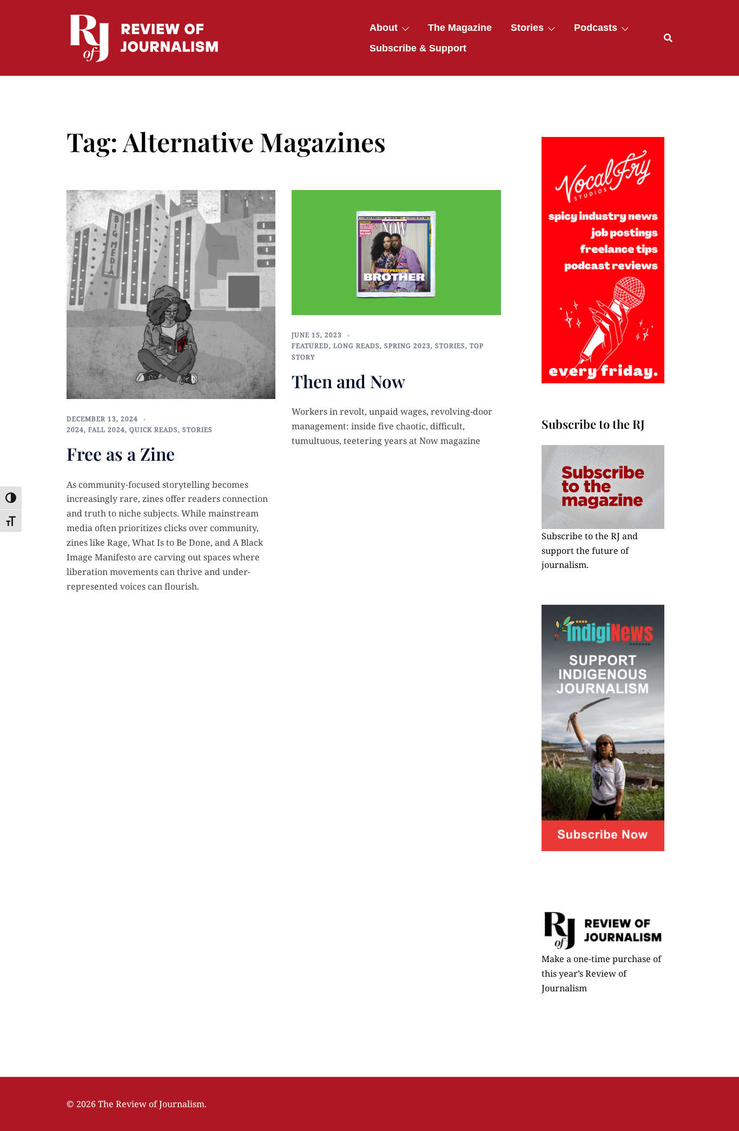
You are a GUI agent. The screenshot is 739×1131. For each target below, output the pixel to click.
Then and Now (348, 381)
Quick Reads (153, 429)
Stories (527, 27)
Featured (310, 345)
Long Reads (356, 345)
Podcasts (595, 27)
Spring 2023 (407, 345)
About (384, 27)
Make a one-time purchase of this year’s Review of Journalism (601, 973)
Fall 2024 (106, 429)
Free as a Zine (121, 453)
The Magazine (460, 27)
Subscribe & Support (418, 48)
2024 (75, 429)
